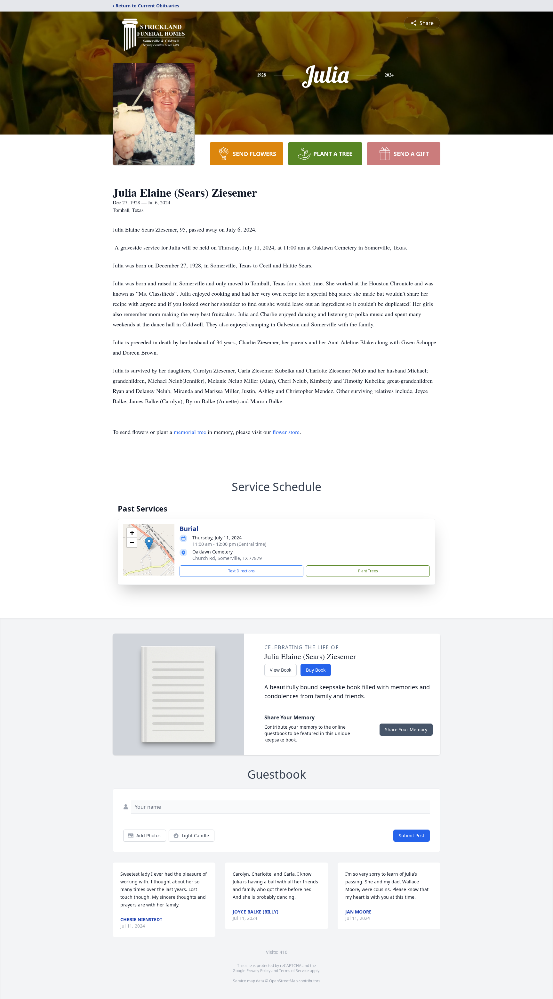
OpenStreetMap (283, 981)
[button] (149, 543)
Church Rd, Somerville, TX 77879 (227, 558)
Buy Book (315, 670)
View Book (280, 670)
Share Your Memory (406, 729)
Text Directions (241, 571)
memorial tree (190, 432)
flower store (286, 432)
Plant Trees (368, 571)
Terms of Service (294, 970)
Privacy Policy (258, 970)
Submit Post (411, 835)
